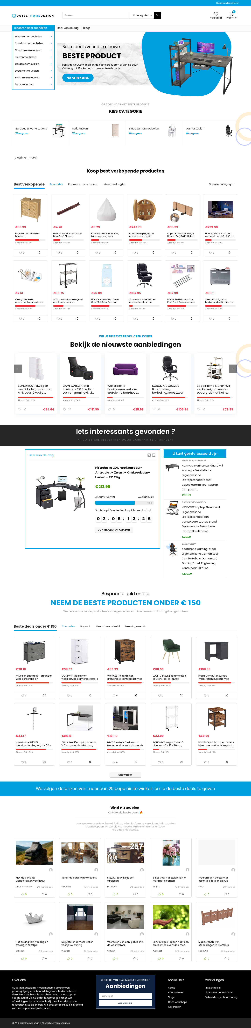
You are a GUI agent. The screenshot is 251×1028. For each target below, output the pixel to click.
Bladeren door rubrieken (30, 28)
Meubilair (66, 886)
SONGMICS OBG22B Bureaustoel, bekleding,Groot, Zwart (123, 389)
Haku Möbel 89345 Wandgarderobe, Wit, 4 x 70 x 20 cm (33, 745)
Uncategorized (24, 886)
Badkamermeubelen (27, 77)
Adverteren (174, 1007)
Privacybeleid (213, 987)
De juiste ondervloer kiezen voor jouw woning (77, 943)
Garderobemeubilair (27, 64)
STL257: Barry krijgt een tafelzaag (120, 879)
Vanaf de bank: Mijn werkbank (79, 877)
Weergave (21, 133)
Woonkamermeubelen (28, 36)
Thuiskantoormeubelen (29, 43)
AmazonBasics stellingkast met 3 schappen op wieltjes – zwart (68, 302)
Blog (200, 886)
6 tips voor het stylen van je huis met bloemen (169, 879)
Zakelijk (20, 951)
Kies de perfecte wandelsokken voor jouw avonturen (30, 881)
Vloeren (65, 951)
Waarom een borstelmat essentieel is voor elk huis (213, 879)
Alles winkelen (176, 992)
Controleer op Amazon (114, 534)
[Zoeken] (157, 15)
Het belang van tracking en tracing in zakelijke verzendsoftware (32, 945)
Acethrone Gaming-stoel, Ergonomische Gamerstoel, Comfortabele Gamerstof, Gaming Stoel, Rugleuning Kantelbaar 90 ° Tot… (200, 558)
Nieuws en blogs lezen (227, 3)
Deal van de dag (68, 28)
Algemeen (158, 951)
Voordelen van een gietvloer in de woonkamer (125, 943)
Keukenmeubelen (25, 57)
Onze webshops (177, 1002)
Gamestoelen (188, 543)
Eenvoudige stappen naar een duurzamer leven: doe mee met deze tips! (171, 945)
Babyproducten (24, 84)
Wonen (156, 886)
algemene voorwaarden (219, 992)
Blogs (86, 28)
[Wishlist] (216, 14)
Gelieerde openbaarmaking (221, 997)
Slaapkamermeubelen (28, 50)
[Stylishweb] (51, 870)
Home (171, 987)
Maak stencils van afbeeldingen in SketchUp (213, 943)
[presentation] (18, 369)
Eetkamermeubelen (27, 70)
